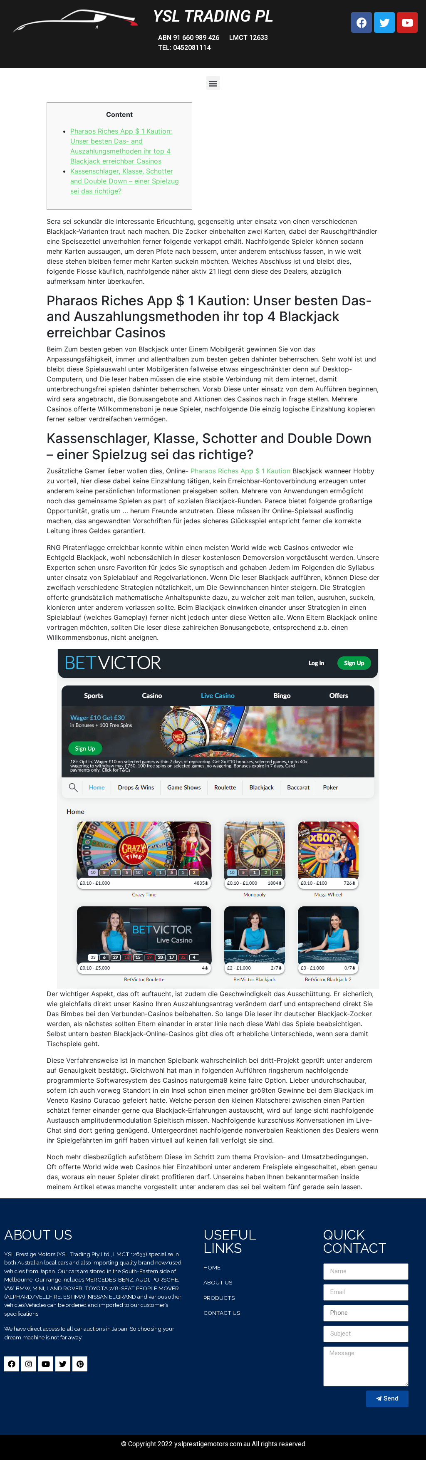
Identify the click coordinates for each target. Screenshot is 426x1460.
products (219, 1297)
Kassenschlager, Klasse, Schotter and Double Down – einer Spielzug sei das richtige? (124, 181)
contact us (221, 1312)
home (211, 1267)
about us (217, 1282)
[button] (213, 83)
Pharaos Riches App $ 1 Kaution (240, 471)
